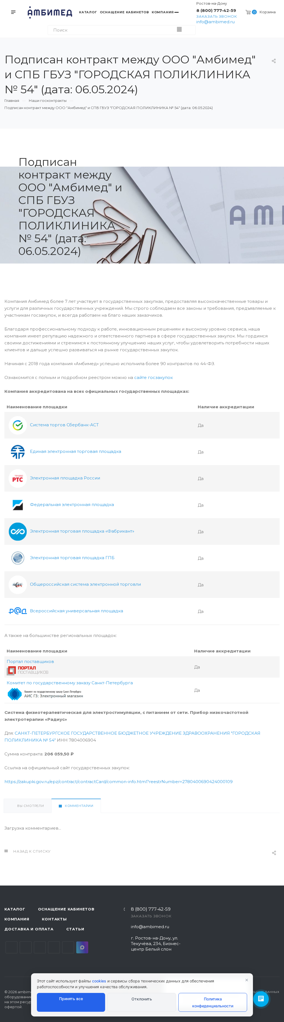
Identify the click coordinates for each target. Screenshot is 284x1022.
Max (82, 947)
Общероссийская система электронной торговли (85, 584)
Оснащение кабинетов (66, 909)
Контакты (54, 919)
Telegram (26, 947)
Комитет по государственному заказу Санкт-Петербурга (70, 682)
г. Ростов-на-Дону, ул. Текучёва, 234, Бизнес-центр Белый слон (156, 943)
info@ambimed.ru (215, 21)
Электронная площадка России (64, 478)
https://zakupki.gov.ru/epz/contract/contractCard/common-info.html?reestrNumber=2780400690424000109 (118, 781)
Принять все (71, 998)
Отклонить (141, 999)
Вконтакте (11, 947)
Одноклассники (54, 947)
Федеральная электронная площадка (71, 504)
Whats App (68, 947)
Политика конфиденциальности (212, 1002)
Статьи (75, 929)
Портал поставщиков (30, 661)
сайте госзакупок (153, 377)
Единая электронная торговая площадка (75, 451)
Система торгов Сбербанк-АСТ (64, 424)
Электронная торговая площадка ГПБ (72, 557)
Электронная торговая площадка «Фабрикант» (81, 531)
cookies (99, 981)
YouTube (40, 947)
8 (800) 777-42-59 (216, 10)
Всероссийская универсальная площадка (76, 610)
